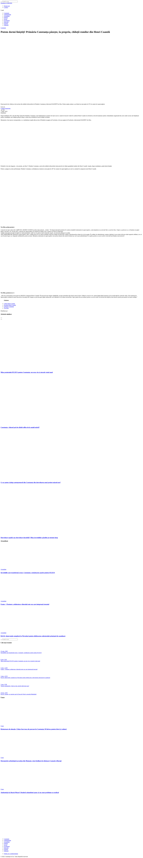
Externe (6, 23)
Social (5, 19)
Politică (6, 17)
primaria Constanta (9, 306)
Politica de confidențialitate (11, 853)
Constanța (6, 13)
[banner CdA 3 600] (71, 163)
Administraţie (7, 14)
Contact (6, 7)
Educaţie (6, 22)
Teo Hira (6, 308)
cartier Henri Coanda (9, 303)
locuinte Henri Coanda (10, 305)
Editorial (6, 25)
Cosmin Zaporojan (5, 108)
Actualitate (7, 16)
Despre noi (7, 6)
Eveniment (7, 20)
